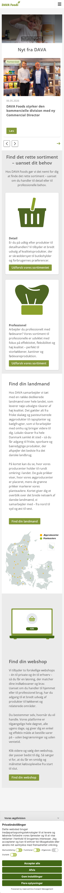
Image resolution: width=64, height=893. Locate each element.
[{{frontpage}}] (11, 4)
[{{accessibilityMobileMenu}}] (59, 4)
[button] (32, 268)
